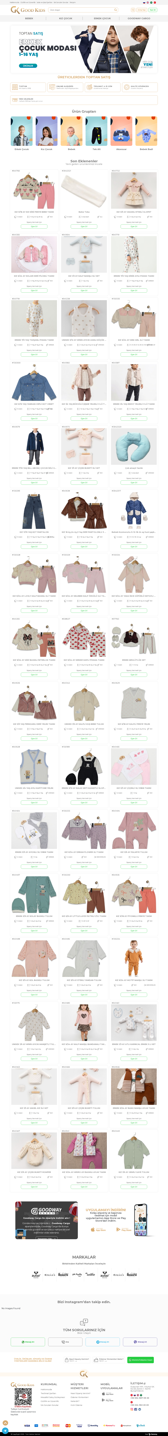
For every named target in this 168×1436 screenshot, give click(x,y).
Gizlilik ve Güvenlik (27, 2)
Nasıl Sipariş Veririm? (80, 1393)
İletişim (73, 2)
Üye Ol (34, 226)
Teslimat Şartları (48, 1393)
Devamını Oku (45, 1239)
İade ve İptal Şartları (44, 2)
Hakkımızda (14, 2)
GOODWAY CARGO (139, 18)
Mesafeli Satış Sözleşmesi (53, 1397)
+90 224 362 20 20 (139, 1405)
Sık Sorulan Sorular (61, 2)
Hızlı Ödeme (76, 1405)
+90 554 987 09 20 (139, 1398)
